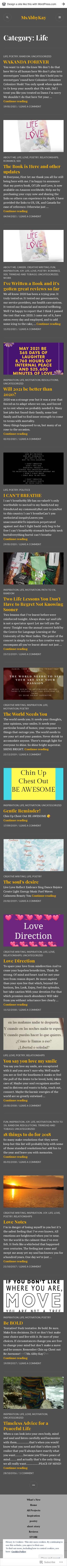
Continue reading (15, 101)
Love (25, 157)
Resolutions (49, 380)
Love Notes (14, 1222)
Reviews (33, 1531)
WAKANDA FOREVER (26, 62)
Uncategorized (41, 56)
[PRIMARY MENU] (60, 17)
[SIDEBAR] (33, 1485)
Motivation (32, 380)
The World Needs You (25, 714)
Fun (52, 267)
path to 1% (48, 589)
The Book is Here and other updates (31, 168)
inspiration (11, 270)
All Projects (33, 1510)
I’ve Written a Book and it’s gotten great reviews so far (31, 285)
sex (18, 160)
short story (33, 1526)
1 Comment (26, 1473)
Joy (22, 270)
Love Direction (19, 961)
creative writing (38, 267)
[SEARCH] (7, 17)
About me (9, 157)
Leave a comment (30, 106)
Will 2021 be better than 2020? (27, 391)
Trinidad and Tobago (23, 274)
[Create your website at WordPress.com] (33, 4)
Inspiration (33, 1515)
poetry (13, 56)
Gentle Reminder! (21, 810)
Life (5, 56)
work (7, 277)
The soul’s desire (21, 882)
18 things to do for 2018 (27, 1134)
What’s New (33, 1499)
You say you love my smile (30, 1061)
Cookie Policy (18, 1551)
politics (24, 489)
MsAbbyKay (33, 17)
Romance (9, 160)
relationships (49, 157)
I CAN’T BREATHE (22, 495)
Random (24, 56)
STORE (33, 1537)
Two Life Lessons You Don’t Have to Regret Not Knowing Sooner (33, 604)
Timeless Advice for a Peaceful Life (25, 1425)
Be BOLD (13, 1323)
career (21, 267)
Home (33, 1505)
